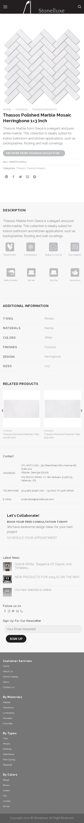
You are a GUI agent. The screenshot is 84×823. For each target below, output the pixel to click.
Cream (6, 790)
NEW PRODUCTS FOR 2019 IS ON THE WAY (47, 577)
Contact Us (8, 687)
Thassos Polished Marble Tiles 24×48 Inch (21, 436)
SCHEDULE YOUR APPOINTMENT (32, 538)
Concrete (8, 723)
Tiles (5, 738)
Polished (50, 347)
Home (7, 109)
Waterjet (7, 764)
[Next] (81, 418)
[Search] (79, 7)
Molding (7, 749)
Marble (49, 328)
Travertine (8, 707)
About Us (8, 671)
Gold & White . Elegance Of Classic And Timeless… (43, 566)
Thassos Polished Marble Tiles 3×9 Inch (62, 436)
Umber (6, 801)
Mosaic (49, 318)
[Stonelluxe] (43, 10)
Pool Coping (9, 759)
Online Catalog (10, 676)
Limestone (8, 713)
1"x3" (47, 366)
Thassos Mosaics (44, 109)
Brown (6, 785)
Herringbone (53, 356)
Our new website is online (33, 590)
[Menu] (5, 7)
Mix (5, 795)
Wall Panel (8, 754)
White (48, 337)
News (6, 682)
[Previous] (3, 418)
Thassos (21, 109)
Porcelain (8, 718)
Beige (6, 780)
